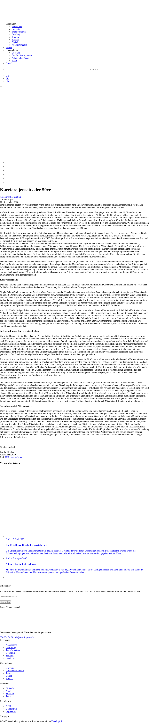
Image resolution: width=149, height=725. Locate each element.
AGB (8, 706)
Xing (8, 691)
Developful (56, 721)
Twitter (9, 696)
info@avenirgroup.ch (24, 637)
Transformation (19, 31)
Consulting (17, 29)
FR (7, 78)
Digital (15, 42)
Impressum (11, 711)
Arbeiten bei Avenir (21, 58)
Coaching (16, 34)
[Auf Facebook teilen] (7, 170)
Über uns (16, 52)
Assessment (17, 26)
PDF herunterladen (13, 457)
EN (7, 81)
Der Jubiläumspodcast (22, 55)
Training (15, 37)
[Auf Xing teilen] (7, 166)
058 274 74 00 (6, 637)
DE (7, 75)
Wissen (9, 47)
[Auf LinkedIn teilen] (7, 162)
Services (15, 39)
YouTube (10, 693)
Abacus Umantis (19, 45)
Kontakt (9, 63)
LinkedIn (10, 688)
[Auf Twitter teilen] (7, 174)
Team (14, 60)
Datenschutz (11, 709)
